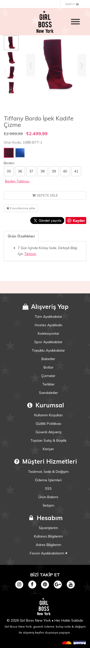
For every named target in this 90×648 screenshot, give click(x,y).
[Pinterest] (45, 584)
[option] (11, 42)
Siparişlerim (48, 528)
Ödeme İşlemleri (48, 480)
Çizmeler (48, 376)
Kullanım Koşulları (48, 415)
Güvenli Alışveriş (49, 432)
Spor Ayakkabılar (48, 342)
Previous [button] (30, 65)
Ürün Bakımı (48, 497)
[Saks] (20, 153)
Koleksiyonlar (48, 333)
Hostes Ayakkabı (48, 325)
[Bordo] (9, 153)
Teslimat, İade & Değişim (48, 471)
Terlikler (48, 384)
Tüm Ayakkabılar (48, 316)
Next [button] (82, 65)
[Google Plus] (57, 584)
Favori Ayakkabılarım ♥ (48, 553)
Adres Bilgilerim (48, 544)
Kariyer (48, 449)
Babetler (48, 359)
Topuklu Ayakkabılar (48, 350)
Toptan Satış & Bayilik (48, 440)
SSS (48, 488)
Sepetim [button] (70, 4)
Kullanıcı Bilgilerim (48, 536)
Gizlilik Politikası (48, 423)
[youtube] (70, 584)
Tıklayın (30, 254)
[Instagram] (19, 584)
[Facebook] (32, 584)
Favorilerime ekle (22, 208)
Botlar (49, 367)
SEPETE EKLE (47, 195)
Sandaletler (48, 392)
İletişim (48, 505)
